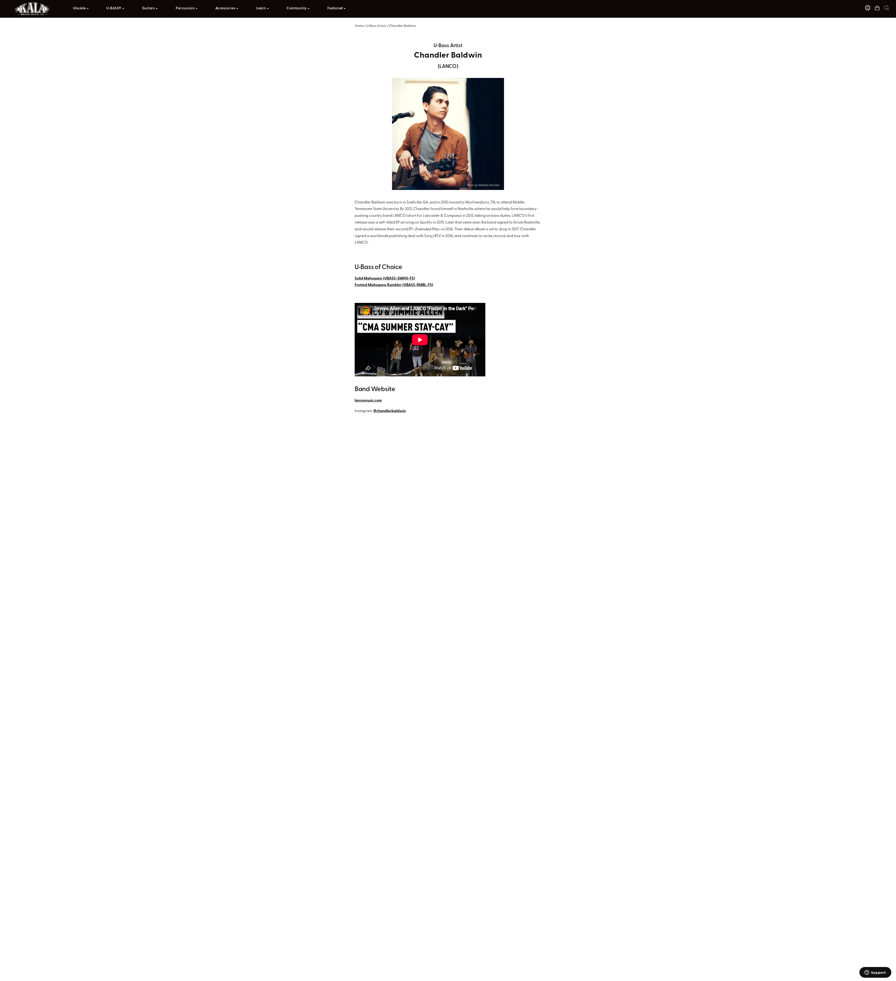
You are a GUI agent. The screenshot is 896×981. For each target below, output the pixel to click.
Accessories (225, 8)
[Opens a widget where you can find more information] (875, 973)
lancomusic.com (368, 401)
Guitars (148, 8)
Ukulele (79, 8)
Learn (261, 8)
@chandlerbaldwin (389, 411)
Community (297, 8)
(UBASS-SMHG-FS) (385, 278)
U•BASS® (113, 8)
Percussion (185, 8)
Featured (335, 8)
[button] (886, 7)
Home (359, 26)
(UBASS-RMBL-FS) (394, 285)
